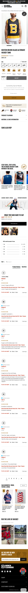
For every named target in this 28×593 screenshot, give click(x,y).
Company (4, 582)
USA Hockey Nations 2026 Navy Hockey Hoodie (7, 508)
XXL (19, 65)
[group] (14, 217)
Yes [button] (10, 292)
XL (14, 65)
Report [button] (13, 292)
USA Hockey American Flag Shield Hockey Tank (20, 508)
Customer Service (8, 586)
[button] (14, 56)
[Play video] (7, 535)
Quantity (3, 76)
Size (14, 62)
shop (3, 577)
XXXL (24, 65)
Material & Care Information (10, 119)
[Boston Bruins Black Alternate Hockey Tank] (7, 139)
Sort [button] (2, 262)
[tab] (16, 267)
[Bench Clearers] (8, 6)
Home (2, 10)
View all (23, 485)
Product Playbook (7, 115)
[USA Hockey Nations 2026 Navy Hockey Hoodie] (7, 497)
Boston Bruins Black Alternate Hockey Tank (7, 151)
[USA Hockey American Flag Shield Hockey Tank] (20, 497)
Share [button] (16, 292)
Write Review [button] (14, 223)
